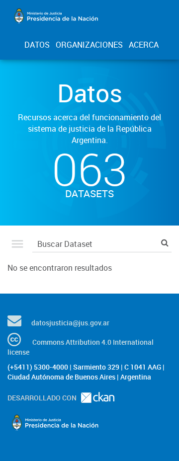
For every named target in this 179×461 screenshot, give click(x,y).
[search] (165, 242)
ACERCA (144, 44)
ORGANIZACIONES (89, 44)
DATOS (37, 44)
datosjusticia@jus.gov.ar (70, 322)
